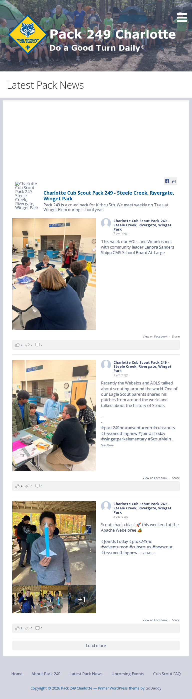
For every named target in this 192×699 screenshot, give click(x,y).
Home (16, 674)
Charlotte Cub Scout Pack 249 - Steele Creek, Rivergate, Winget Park (143, 225)
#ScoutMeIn (159, 439)
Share (176, 336)
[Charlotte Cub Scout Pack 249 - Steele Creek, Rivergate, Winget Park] (27, 195)
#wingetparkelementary (124, 439)
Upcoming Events (128, 674)
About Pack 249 (46, 674)
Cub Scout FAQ (167, 674)
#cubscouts (164, 427)
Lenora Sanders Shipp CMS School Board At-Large (137, 249)
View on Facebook (155, 336)
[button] (184, 12)
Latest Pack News (86, 674)
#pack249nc (112, 427)
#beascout (162, 547)
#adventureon (138, 427)
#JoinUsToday (151, 433)
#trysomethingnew (119, 433)
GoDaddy (153, 688)
